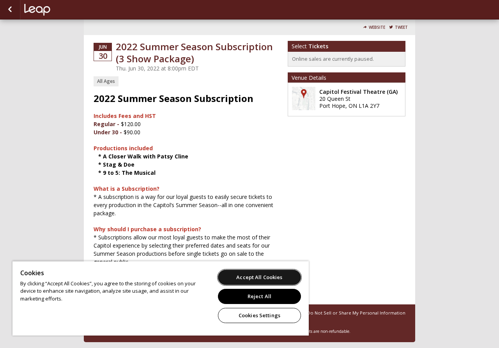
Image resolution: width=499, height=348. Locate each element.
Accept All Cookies (259, 277)
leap (63, 10)
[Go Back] (10, 9)
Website (377, 27)
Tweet (401, 27)
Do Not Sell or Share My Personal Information (356, 313)
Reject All (259, 296)
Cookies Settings (259, 315)
